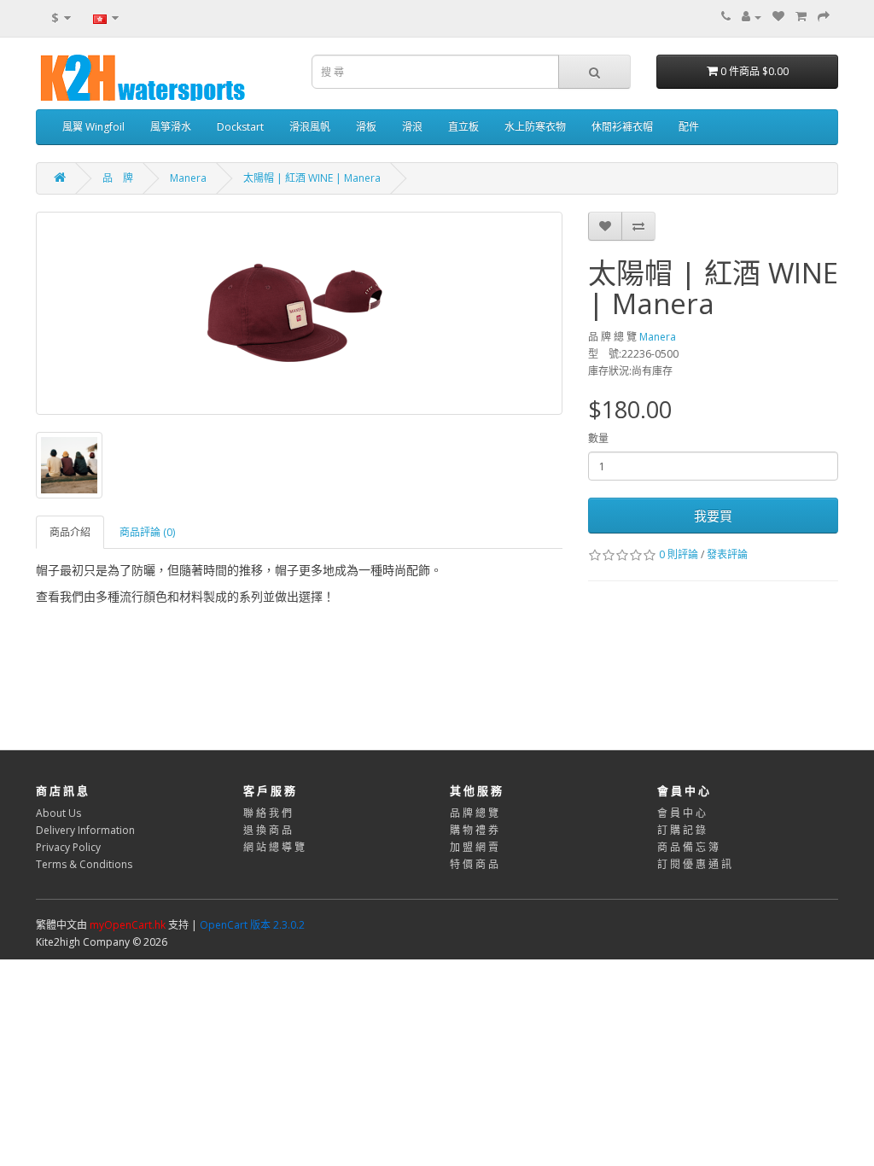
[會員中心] (751, 16)
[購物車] (801, 16)
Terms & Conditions (84, 864)
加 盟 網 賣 (474, 847)
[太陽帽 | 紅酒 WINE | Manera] (299, 313)
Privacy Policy (68, 847)
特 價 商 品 (474, 864)
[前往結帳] (824, 16)
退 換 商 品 (267, 830)
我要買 (713, 515)
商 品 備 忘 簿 (688, 847)
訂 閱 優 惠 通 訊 (694, 864)
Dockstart (240, 127)
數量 (598, 438)
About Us (58, 813)
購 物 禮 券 (474, 830)
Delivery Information (85, 830)
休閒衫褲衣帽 (622, 127)
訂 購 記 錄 (681, 830)
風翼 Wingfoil (93, 127)
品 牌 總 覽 (474, 813)
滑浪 (412, 127)
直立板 (463, 127)
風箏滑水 (170, 127)
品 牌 (117, 178)
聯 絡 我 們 (267, 813)
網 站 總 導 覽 (274, 847)
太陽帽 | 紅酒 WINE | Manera (312, 178)
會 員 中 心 (681, 813)
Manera (188, 178)
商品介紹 (70, 532)
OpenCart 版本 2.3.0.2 (252, 925)
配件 (689, 127)
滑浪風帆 (309, 127)
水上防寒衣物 (535, 127)
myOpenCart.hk (128, 925)
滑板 (366, 127)
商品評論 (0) (147, 532)
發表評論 (727, 554)
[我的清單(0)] (778, 16)
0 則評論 (678, 554)
